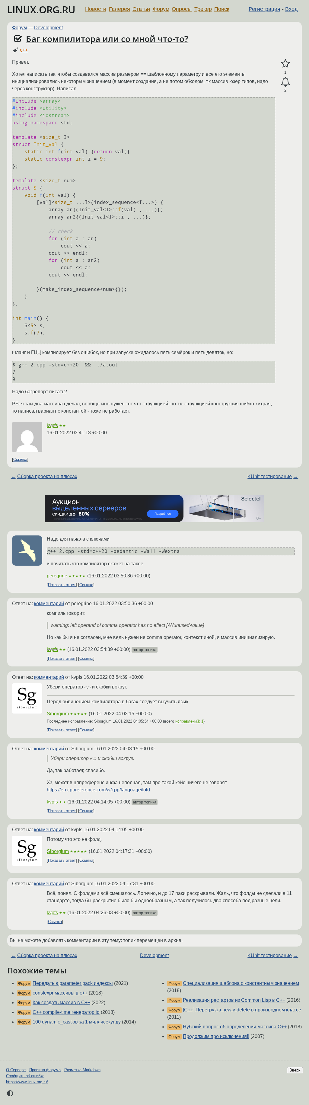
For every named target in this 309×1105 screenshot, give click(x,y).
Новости (95, 9)
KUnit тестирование (269, 476)
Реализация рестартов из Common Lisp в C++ (234, 1000)
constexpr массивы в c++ (60, 992)
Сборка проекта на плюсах (47, 476)
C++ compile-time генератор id (66, 1012)
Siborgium (58, 713)
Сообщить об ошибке (25, 1076)
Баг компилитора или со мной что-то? (107, 38)
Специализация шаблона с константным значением (241, 983)
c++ (24, 50)
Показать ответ (62, 585)
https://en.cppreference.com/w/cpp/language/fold (98, 789)
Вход (291, 9)
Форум (161, 9)
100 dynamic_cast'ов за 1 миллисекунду (77, 1021)
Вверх (295, 1070)
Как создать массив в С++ (61, 1002)
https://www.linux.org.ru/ (27, 1082)
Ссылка (20, 459)
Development (48, 27)
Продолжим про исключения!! (216, 1036)
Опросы (182, 9)
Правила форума (45, 1070)
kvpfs (52, 425)
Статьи (141, 9)
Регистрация (264, 9)
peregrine (57, 575)
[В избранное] (285, 63)
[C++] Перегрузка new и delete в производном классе (242, 1009)
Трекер (203, 9)
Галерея (119, 9)
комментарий (49, 603)
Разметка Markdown (82, 1070)
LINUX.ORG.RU (41, 9)
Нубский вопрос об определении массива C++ (235, 1026)
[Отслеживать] (285, 82)
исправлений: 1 (189, 721)
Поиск (221, 9)
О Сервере (16, 1070)
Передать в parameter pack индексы (73, 983)
